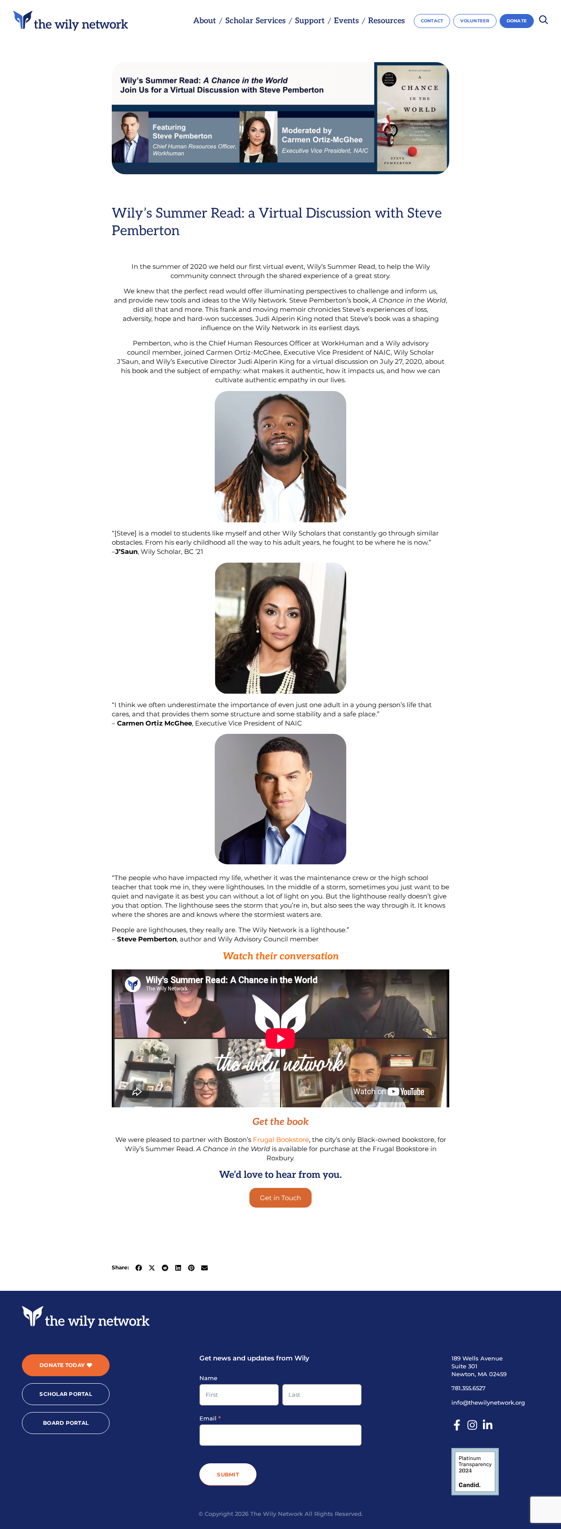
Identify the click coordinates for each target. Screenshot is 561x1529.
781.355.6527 (468, 1388)
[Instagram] (472, 1425)
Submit (228, 1474)
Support (310, 21)
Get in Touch (280, 1198)
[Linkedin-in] (487, 1425)
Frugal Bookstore (281, 1139)
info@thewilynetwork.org (488, 1402)
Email (210, 1418)
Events (346, 21)
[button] (138, 1268)
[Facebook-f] (456, 1425)
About (204, 21)
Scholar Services (255, 21)
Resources (386, 21)
